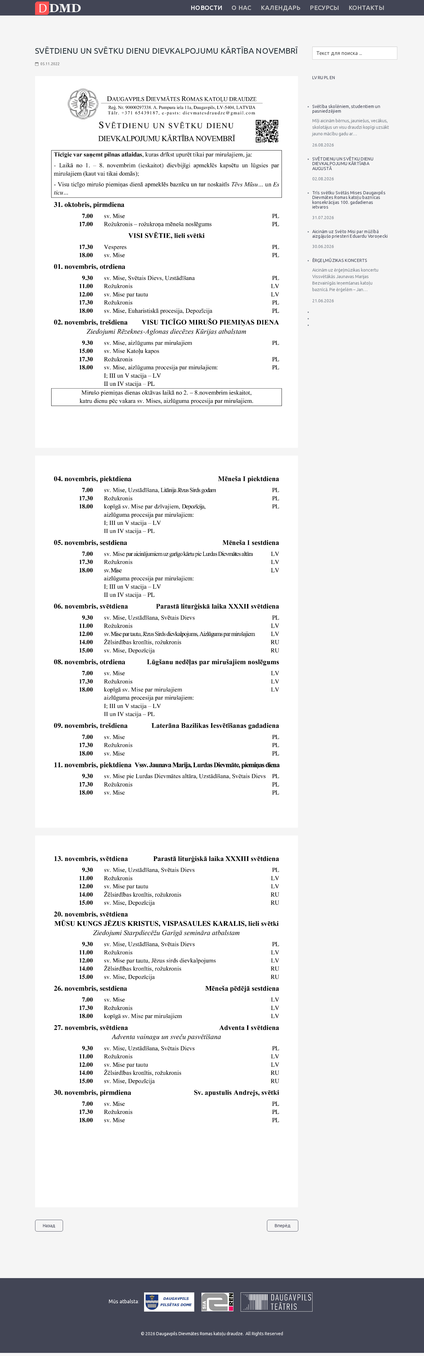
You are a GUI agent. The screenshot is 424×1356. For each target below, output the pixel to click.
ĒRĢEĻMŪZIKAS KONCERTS (340, 260)
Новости (206, 7)
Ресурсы (324, 7)
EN (332, 77)
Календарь (281, 7)
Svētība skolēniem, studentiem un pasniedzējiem (346, 109)
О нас (241, 7)
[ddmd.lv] (59, 8)
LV (314, 77)
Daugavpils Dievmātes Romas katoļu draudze (199, 1333)
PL (326, 77)
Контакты (366, 7)
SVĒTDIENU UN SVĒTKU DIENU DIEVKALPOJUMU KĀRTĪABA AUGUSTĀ (343, 163)
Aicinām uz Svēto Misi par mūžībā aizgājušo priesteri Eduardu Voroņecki (350, 234)
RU (320, 77)
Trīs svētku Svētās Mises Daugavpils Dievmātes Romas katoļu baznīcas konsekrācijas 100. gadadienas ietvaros (349, 199)
